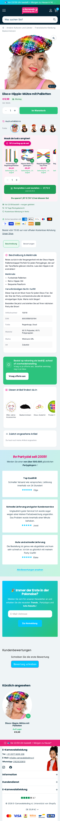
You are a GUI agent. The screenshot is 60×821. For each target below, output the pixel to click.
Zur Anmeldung (30, 623)
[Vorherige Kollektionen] (7, 395)
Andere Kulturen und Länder (19, 28)
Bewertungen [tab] (29, 244)
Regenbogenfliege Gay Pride (43, 165)
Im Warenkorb (38, 110)
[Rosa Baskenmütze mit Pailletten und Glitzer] (43, 128)
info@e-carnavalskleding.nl (21, 758)
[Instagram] (3, 767)
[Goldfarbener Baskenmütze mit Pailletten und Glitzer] (24, 128)
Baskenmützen (9, 31)
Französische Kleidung (45, 28)
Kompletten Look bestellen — (32, 189)
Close (30, 774)
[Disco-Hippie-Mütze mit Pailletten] (15, 128)
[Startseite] (3, 28)
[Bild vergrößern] (53, 37)
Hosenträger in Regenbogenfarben (11, 165)
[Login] (50, 10)
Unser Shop (7, 233)
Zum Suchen (54, 19)
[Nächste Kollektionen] (7, 421)
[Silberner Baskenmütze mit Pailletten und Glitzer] (53, 128)
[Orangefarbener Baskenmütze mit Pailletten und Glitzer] (34, 128)
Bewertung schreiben (25, 664)
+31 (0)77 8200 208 (15, 754)
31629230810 (19, 761)
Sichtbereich (4, 10)
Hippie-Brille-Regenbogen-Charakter (27, 165)
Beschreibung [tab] (11, 244)
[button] (14, 110)
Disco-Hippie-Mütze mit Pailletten (17, 724)
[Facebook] (10, 767)
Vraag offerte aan (17, 376)
